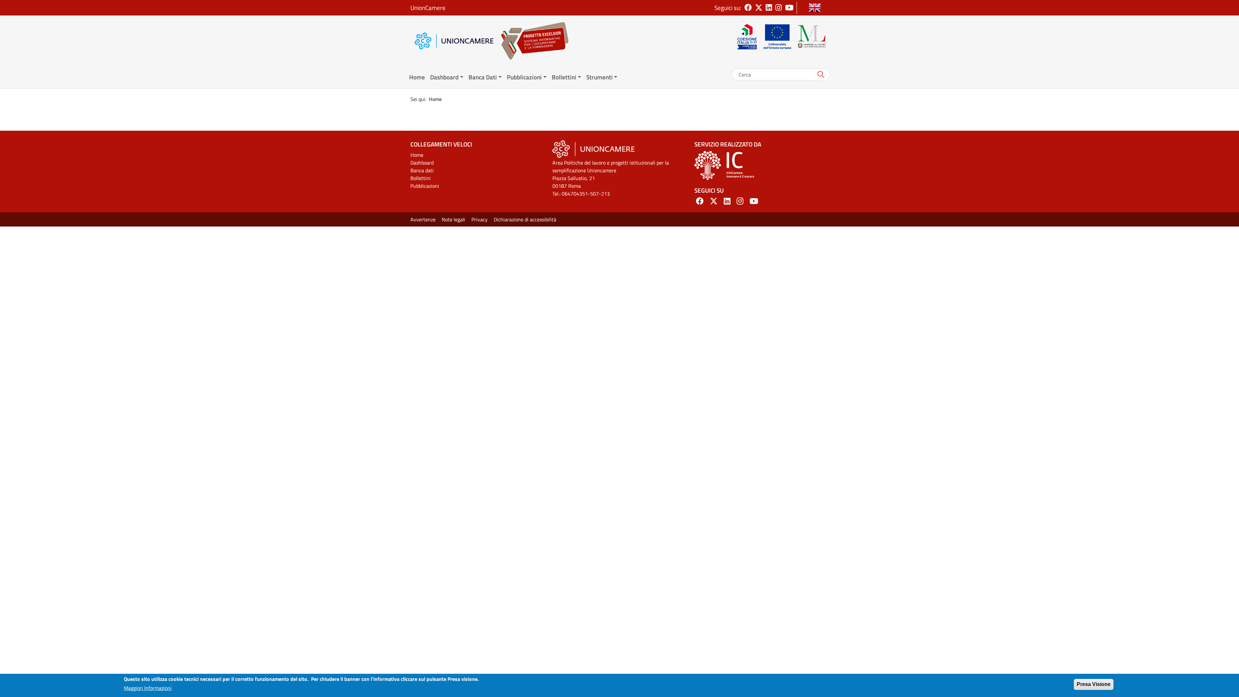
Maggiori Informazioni (148, 688)
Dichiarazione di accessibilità (525, 219)
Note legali (453, 219)
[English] (815, 8)
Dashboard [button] (444, 77)
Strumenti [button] (599, 77)
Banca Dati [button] (482, 77)
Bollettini (420, 178)
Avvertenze (423, 219)
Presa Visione (1094, 684)
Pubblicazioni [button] (524, 77)
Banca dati (422, 170)
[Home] (531, 41)
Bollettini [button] (564, 77)
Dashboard (422, 163)
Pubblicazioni (424, 186)
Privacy (479, 219)
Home (417, 77)
